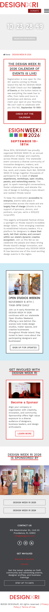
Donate (24, 564)
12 (35, 492)
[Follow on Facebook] (19, 543)
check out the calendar (24, 116)
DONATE (34, 10)
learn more (25, 433)
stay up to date (24, 583)
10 (31, 492)
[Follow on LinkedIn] (31, 543)
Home (7, 54)
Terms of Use (28, 607)
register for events (24, 39)
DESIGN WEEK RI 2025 (24, 502)
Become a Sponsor (24, 559)
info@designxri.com (24, 536)
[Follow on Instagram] (25, 543)
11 (33, 492)
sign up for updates (24, 347)
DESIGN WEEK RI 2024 (24, 510)
